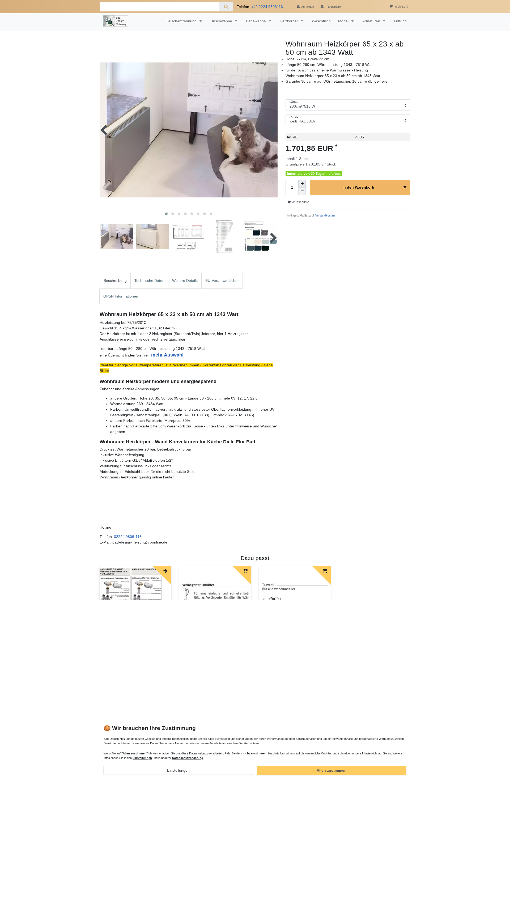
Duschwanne (221, 21)
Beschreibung (115, 280)
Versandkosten (324, 215)
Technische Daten (149, 280)
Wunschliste (300, 202)
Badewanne (256, 21)
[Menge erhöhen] (302, 184)
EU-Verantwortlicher (222, 280)
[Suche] (226, 6)
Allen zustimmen (332, 770)
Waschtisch (321, 21)
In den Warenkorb (358, 187)
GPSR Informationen (120, 296)
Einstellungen (178, 770)
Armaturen (371, 21)
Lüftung (400, 21)
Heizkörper (289, 21)
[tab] (115, 280)
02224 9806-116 (128, 536)
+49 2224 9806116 (267, 7)
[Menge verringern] (302, 191)
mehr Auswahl (167, 355)
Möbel (344, 21)
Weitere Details (185, 280)
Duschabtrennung (182, 21)
